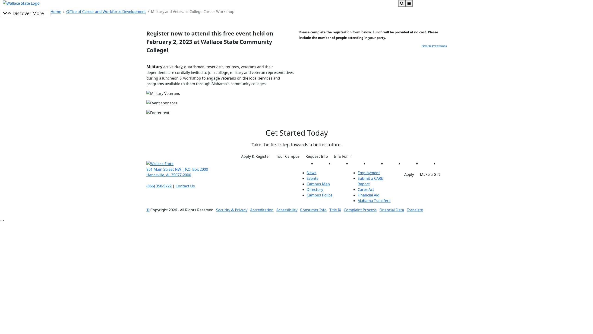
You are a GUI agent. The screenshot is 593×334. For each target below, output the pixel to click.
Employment (369, 172)
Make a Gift (430, 174)
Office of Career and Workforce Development (106, 11)
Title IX (335, 209)
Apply (409, 174)
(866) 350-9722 (159, 186)
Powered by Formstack (434, 45)
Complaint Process (360, 209)
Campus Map (318, 183)
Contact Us (185, 186)
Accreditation (262, 209)
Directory (315, 189)
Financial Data (391, 209)
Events (312, 178)
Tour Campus (288, 156)
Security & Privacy (231, 209)
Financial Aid (368, 195)
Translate (415, 209)
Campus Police (319, 195)
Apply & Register (255, 156)
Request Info (317, 156)
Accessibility (286, 209)
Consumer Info (313, 209)
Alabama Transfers (374, 200)
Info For (341, 156)
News (311, 172)
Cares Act (366, 189)
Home (55, 11)
